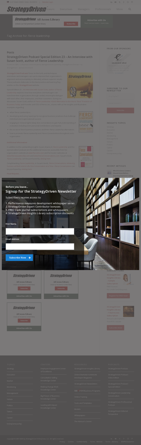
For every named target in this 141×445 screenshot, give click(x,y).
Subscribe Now (18, 257)
